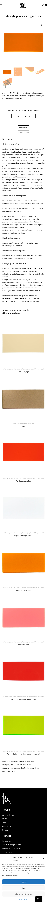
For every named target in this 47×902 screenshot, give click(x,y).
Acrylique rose (23, 645)
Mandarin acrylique (23, 590)
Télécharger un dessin (23, 116)
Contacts (5, 830)
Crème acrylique (23, 372)
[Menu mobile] (1, 5)
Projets (4, 819)
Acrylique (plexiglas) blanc (23, 535)
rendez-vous (6, 826)
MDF (33, 423)
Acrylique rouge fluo (23, 481)
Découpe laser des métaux (11, 848)
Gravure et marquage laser (11, 845)
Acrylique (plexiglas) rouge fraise (23, 699)
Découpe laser (7, 841)
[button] (44, 859)
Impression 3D (7, 852)
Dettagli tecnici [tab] (23, 133)
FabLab (4, 822)
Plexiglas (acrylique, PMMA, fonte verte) (33, 369)
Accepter (23, 882)
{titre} (20, 899)
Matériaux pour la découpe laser (12, 369)
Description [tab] (23, 128)
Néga (23, 888)
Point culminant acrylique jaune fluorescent (23, 754)
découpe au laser (11, 313)
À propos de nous (8, 815)
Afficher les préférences (23, 894)
